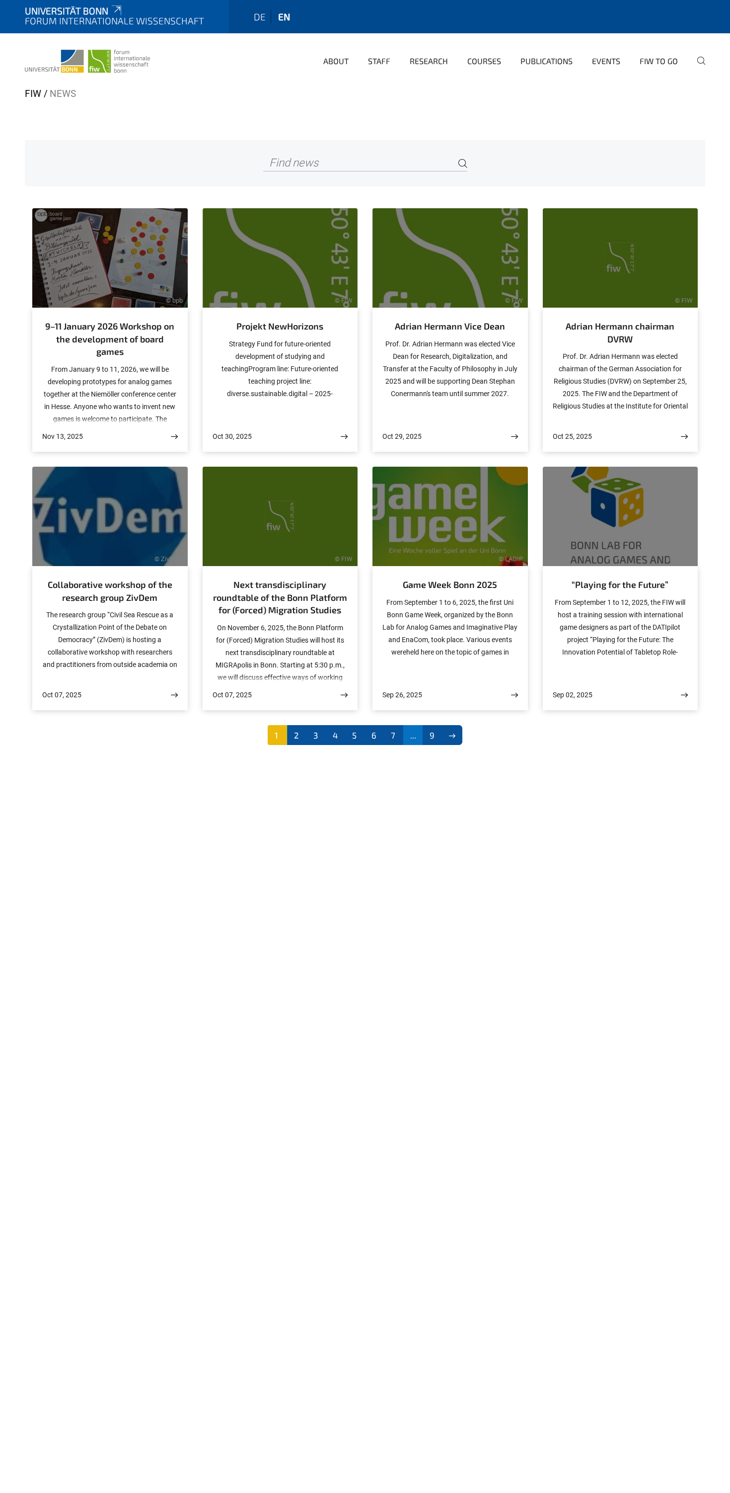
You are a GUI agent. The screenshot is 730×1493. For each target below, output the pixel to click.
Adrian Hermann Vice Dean (450, 326)
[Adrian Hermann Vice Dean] (514, 436)
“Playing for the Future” (620, 584)
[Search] (462, 163)
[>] (452, 735)
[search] (697, 67)
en (284, 16)
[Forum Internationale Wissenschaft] (87, 60)
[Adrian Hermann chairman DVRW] (684, 436)
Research (429, 61)
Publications (546, 61)
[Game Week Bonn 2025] (514, 695)
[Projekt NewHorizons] (344, 436)
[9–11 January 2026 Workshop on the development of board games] (174, 436)
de (260, 16)
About (336, 61)
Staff (379, 61)
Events (606, 61)
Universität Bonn (66, 10)
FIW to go (659, 61)
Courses (484, 61)
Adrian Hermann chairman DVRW (620, 332)
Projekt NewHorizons (279, 326)
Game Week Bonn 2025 (450, 584)
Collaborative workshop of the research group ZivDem (110, 591)
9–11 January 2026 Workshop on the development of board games (109, 339)
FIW (33, 93)
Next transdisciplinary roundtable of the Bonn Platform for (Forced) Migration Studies (280, 597)
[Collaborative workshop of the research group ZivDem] (174, 695)
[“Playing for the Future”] (684, 695)
